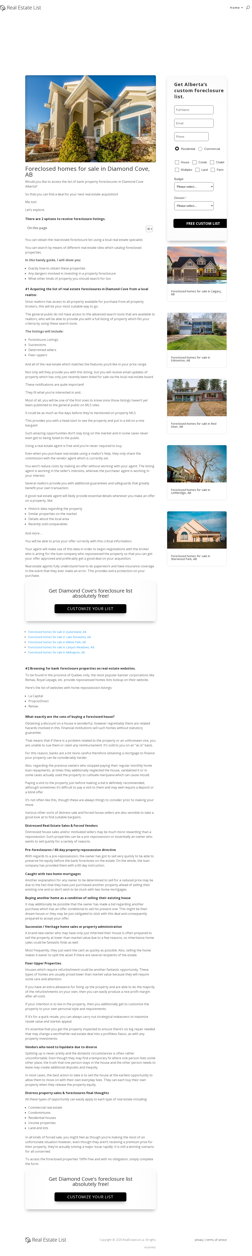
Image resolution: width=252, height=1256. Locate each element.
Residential (188, 148)
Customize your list (90, 608)
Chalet (220, 162)
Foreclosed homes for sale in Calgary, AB (196, 292)
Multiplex (186, 169)
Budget (178, 179)
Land (204, 169)
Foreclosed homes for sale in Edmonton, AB (190, 358)
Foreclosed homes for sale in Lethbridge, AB (190, 491)
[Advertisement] (126, 44)
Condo (202, 162)
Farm (220, 169)
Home (235, 7)
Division (179, 198)
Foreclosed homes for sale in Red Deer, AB (193, 425)
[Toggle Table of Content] (147, 229)
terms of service (217, 1240)
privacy (199, 1240)
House (185, 162)
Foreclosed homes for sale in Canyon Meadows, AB (61, 647)
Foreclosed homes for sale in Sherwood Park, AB (190, 557)
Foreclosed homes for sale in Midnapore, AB (56, 652)
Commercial (212, 148)
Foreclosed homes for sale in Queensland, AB (57, 632)
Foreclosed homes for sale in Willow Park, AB (57, 642)
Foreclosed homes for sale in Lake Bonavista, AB (59, 637)
